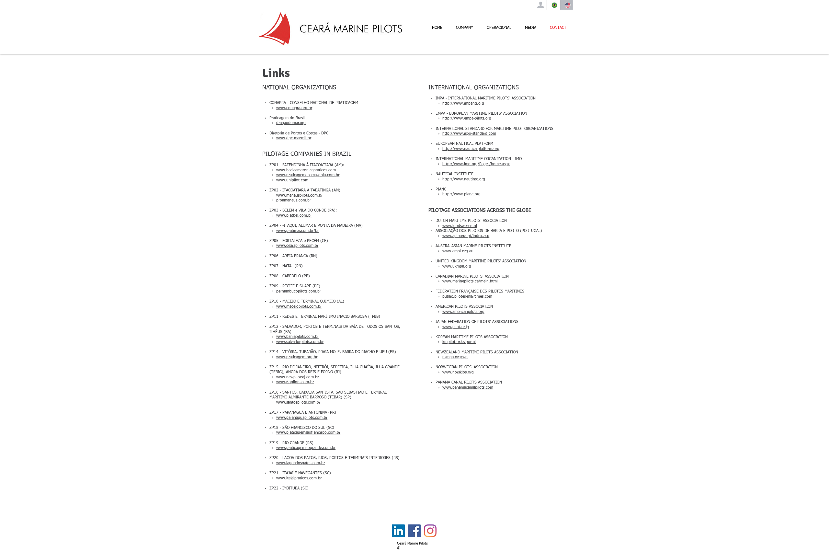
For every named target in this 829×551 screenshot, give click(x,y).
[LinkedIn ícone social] (398, 530)
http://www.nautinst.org (463, 179)
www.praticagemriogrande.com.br (305, 448)
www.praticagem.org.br (296, 357)
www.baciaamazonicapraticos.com (306, 170)
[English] (566, 5)
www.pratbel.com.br (294, 216)
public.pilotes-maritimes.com (467, 297)
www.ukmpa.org (456, 267)
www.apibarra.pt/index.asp (465, 236)
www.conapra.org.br (294, 108)
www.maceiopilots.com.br (299, 307)
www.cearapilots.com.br (297, 246)
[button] (464, 28)
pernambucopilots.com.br (298, 291)
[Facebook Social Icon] (414, 530)
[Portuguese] (553, 5)
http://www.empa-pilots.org (466, 119)
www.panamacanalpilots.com (467, 388)
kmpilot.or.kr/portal (459, 342)
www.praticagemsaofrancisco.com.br (308, 433)
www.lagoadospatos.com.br (300, 463)
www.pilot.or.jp (455, 327)
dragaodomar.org (291, 123)
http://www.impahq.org (463, 104)
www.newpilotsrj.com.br (297, 377)
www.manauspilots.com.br (299, 196)
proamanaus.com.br (293, 200)
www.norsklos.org (458, 372)
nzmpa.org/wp (455, 357)
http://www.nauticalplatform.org (470, 149)
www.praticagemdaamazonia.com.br (307, 175)
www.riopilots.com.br (295, 382)
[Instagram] (430, 530)
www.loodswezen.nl (459, 226)
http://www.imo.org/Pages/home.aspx (476, 164)
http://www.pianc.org (461, 194)
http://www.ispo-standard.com (469, 134)
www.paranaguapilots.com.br (301, 418)
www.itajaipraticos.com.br (299, 478)
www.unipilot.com (292, 180)
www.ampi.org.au (457, 251)
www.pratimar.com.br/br (297, 231)
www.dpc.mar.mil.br (293, 138)
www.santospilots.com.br (298, 403)
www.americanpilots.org (463, 312)
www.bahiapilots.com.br (297, 337)
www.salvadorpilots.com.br (300, 342)
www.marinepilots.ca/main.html (470, 281)
